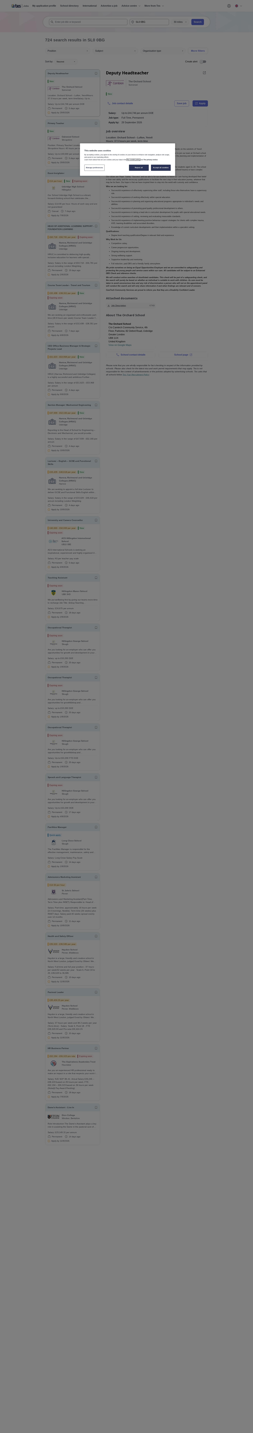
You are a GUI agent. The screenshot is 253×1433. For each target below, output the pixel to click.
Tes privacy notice (151, 160)
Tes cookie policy (133, 160)
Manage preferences (94, 167)
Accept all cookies (161, 167)
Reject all (139, 167)
